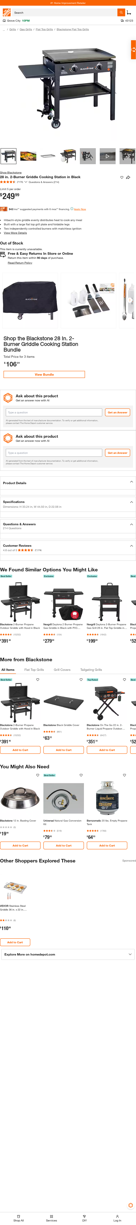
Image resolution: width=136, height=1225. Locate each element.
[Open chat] (133, 49)
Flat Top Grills (44, 29)
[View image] (8, 156)
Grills (12, 29)
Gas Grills (26, 29)
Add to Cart (20, 749)
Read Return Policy (20, 262)
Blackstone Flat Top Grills (73, 29)
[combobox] (64, 12)
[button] (129, 300)
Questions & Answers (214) (44, 181)
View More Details (15, 232)
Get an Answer (117, 412)
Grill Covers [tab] (62, 670)
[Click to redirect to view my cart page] (129, 12)
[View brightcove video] (88, 156)
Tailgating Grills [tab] (91, 670)
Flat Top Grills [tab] (34, 670)
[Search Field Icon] (121, 12)
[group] (30, 301)
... (4, 29)
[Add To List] (122, 177)
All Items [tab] (8, 670)
